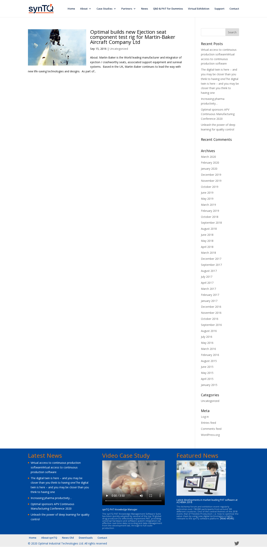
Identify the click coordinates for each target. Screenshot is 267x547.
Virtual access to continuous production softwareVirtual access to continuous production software (56, 467)
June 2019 (207, 192)
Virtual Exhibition (198, 8)
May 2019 (207, 198)
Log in (205, 416)
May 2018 (207, 241)
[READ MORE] (227, 518)
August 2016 (209, 331)
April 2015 (207, 379)
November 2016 (211, 313)
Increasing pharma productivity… (51, 498)
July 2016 (206, 337)
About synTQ (49, 537)
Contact (234, 8)
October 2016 (209, 319)
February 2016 (210, 355)
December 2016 (211, 307)
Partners (126, 8)
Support (219, 8)
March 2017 (208, 289)
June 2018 (207, 235)
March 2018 (208, 252)
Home (71, 8)
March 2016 (208, 349)
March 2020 (208, 157)
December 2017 (211, 259)
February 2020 (210, 162)
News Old (68, 537)
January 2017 (209, 301)
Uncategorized (119, 49)
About (84, 8)
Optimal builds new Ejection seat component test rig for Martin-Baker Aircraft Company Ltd (132, 36)
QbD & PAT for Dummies (168, 8)
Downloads (86, 537)
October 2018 (209, 217)
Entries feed (208, 423)
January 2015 (209, 385)
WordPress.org (210, 435)
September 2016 (211, 325)
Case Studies (104, 8)
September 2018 (211, 222)
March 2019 (208, 205)
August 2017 (209, 271)
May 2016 (207, 343)
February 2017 (210, 295)
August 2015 (209, 361)
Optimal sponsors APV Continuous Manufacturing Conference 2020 (218, 114)
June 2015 (207, 367)
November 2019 (211, 181)
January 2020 (209, 168)
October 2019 (209, 187)
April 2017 (207, 283)
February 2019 (210, 211)
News (144, 8)
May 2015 (207, 373)
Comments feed (211, 429)
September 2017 (211, 265)
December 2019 (211, 174)
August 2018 (209, 229)
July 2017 (206, 276)
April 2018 (207, 247)
